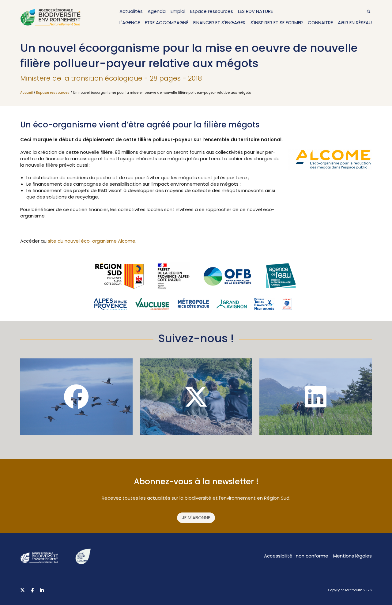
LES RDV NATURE (255, 11)
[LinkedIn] (315, 396)
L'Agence (129, 22)
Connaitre (320, 22)
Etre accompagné (166, 22)
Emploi (178, 11)
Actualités (131, 11)
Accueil (26, 92)
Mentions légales (352, 556)
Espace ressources (211, 11)
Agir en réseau (355, 22)
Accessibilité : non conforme (296, 556)
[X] (196, 396)
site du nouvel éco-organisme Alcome (91, 241)
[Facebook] (76, 396)
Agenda (157, 11)
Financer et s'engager (219, 22)
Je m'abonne (196, 517)
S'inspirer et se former (277, 22)
